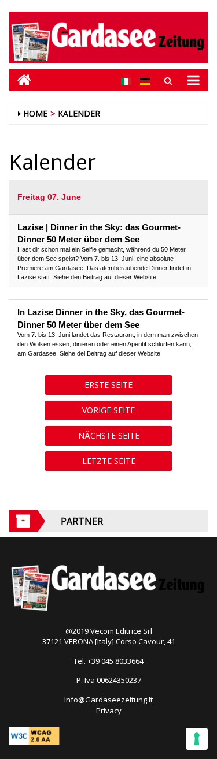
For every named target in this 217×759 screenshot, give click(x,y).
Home (35, 113)
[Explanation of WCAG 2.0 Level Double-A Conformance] (34, 735)
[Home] (20, 80)
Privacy (109, 710)
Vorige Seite (108, 410)
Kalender (79, 113)
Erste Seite (108, 384)
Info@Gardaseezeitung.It (108, 699)
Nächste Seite (108, 435)
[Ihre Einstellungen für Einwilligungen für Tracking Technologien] (197, 739)
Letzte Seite (108, 460)
